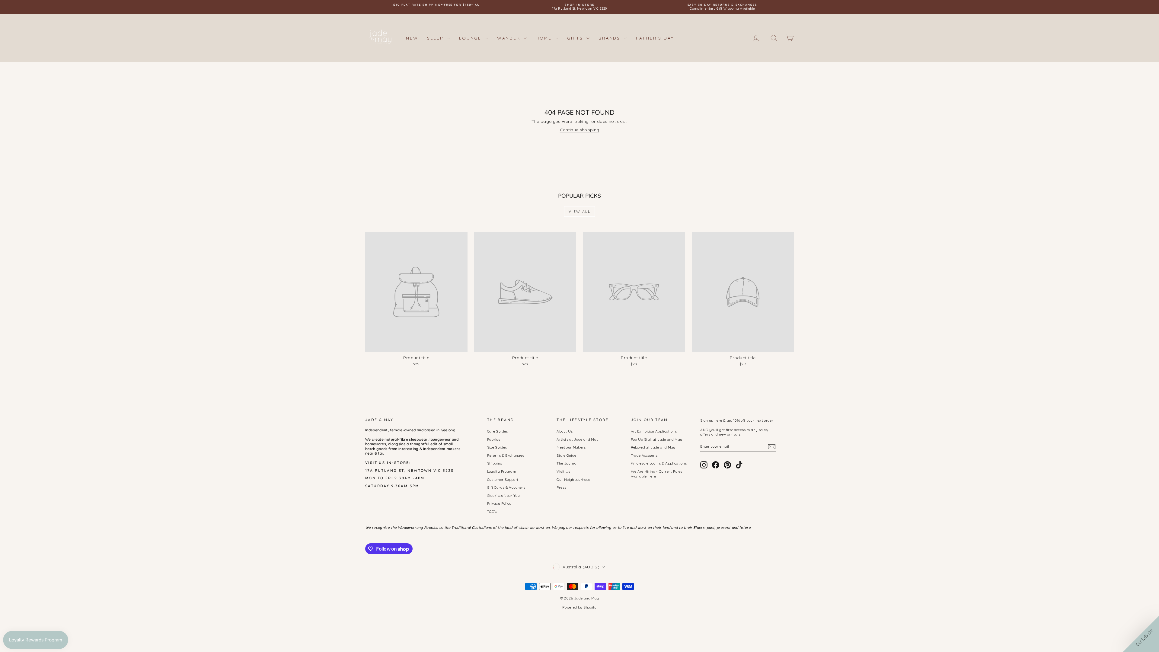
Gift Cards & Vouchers (506, 487)
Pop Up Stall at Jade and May (656, 439)
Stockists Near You (503, 495)
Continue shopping (579, 130)
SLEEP (436, 38)
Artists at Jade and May (578, 439)
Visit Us (563, 471)
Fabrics (493, 439)
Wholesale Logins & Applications (659, 463)
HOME (545, 38)
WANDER (509, 38)
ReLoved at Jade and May (653, 447)
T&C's (492, 511)
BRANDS (610, 38)
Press (561, 487)
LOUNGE (471, 38)
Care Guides (497, 431)
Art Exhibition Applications (654, 431)
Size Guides (497, 447)
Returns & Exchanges (505, 455)
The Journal (567, 463)
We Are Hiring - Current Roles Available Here (656, 473)
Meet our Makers (571, 447)
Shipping (495, 463)
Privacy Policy (499, 503)
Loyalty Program (501, 471)
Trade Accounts (644, 455)
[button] (1141, 634)
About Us (565, 431)
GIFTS (576, 38)
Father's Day (655, 38)
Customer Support (503, 479)
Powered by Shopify (579, 607)
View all (579, 211)
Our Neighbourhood (573, 479)
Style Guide (566, 455)
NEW (412, 38)
